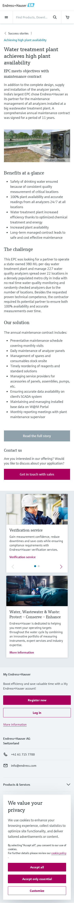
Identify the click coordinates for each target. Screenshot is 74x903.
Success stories (18, 33)
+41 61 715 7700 (23, 754)
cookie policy (58, 853)
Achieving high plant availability (25, 40)
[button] (37, 700)
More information (21, 652)
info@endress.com (23, 765)
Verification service (22, 557)
